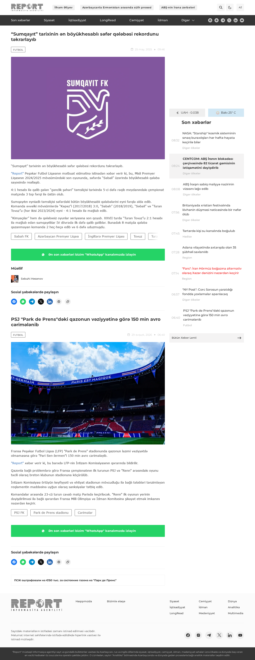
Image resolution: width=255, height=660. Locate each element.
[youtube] (242, 20)
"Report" (17, 173)
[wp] (23, 302)
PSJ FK (19, 512)
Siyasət (174, 601)
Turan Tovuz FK (162, 236)
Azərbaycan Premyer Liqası (58, 236)
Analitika (234, 607)
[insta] (216, 20)
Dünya (232, 601)
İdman (203, 607)
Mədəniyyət (207, 613)
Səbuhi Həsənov (32, 278)
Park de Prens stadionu (51, 512)
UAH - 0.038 (190, 112)
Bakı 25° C (228, 112)
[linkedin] (236, 20)
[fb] (210, 20)
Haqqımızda (84, 601)
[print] (59, 302)
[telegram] (223, 20)
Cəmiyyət (205, 601)
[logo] (27, 7)
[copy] (68, 302)
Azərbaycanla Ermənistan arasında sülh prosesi (117, 7)
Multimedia (235, 613)
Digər (185, 20)
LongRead (177, 613)
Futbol (18, 49)
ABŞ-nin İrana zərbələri (178, 7)
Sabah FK (21, 236)
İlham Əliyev (64, 7)
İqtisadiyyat (177, 607)
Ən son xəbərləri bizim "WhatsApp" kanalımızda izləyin (92, 254)
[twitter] (229, 20)
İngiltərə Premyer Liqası (106, 236)
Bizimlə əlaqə (116, 601)
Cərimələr (85, 512)
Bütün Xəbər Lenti (184, 337)
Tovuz (138, 236)
